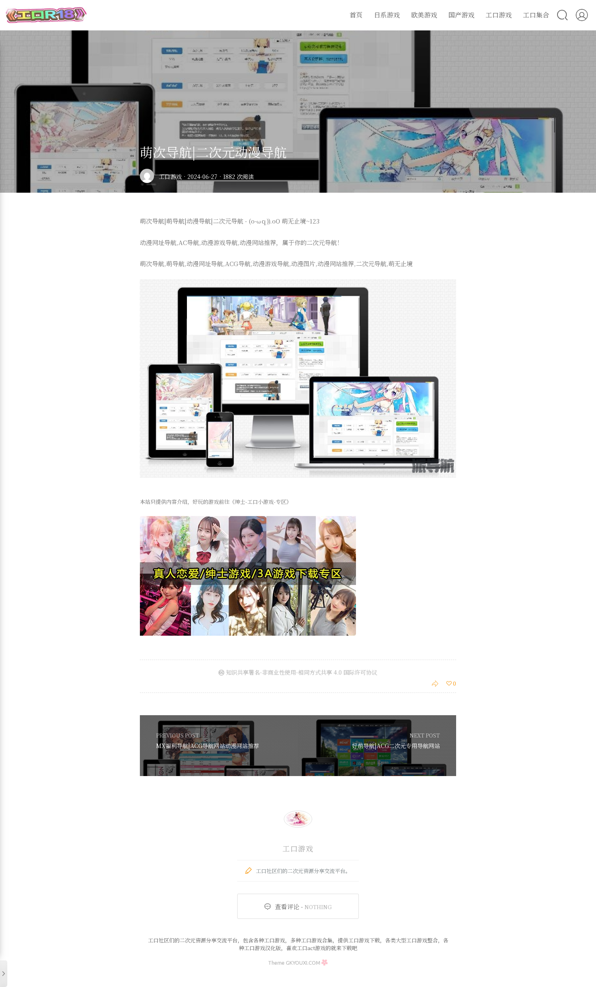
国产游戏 (461, 14)
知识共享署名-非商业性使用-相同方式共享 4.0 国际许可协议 (300, 672)
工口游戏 (499, 14)
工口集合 (536, 14)
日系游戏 (387, 14)
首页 (355, 14)
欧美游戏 (424, 14)
